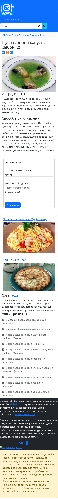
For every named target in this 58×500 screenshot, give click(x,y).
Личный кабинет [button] (10, 19)
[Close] (39, 26)
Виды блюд (11, 35)
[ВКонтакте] (3, 52)
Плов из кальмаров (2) (25, 219)
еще (15, 295)
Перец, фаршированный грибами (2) (25, 343)
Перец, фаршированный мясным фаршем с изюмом (27, 369)
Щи (42, 35)
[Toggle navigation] (54, 9)
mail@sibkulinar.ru (25, 414)
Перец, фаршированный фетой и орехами (28, 376)
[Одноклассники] (7, 52)
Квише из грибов (14, 260)
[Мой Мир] (11, 52)
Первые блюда (29, 35)
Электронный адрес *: (17, 183)
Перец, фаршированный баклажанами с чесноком (25, 393)
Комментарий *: (14, 192)
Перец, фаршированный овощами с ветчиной (23, 384)
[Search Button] (44, 26)
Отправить (12, 205)
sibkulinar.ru (16, 404)
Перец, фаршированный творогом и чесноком (23, 360)
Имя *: (8, 174)
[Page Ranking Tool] (11, 447)
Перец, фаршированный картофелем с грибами (25, 336)
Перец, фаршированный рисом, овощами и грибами (27, 351)
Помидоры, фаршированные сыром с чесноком (24, 321)
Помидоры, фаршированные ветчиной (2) (28, 328)
